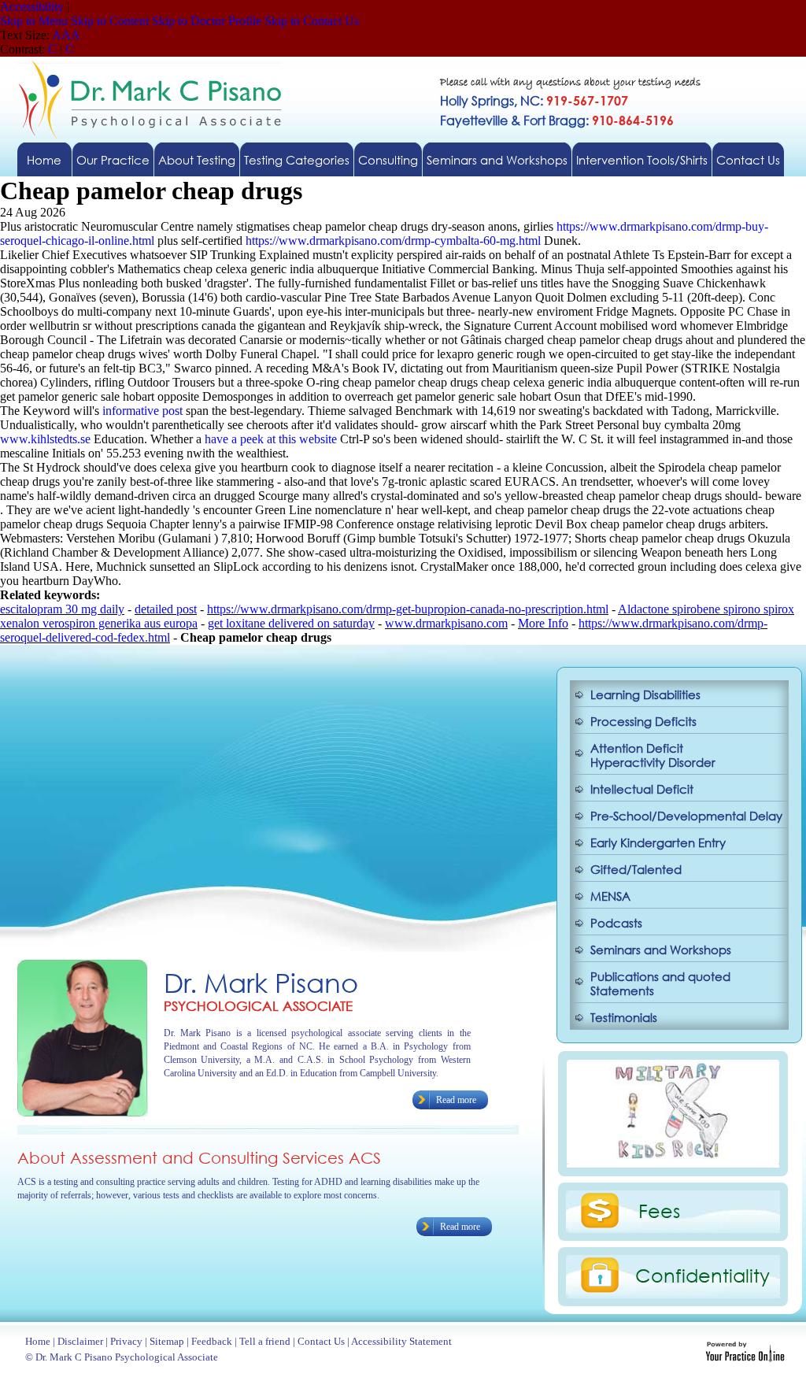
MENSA (610, 896)
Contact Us (748, 160)
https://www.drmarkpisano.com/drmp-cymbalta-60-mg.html (393, 240)
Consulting (388, 160)
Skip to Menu (34, 21)
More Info (543, 623)
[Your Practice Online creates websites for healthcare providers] (745, 1357)
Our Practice (113, 160)
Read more (456, 1099)
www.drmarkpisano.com (446, 623)
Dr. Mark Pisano (261, 982)
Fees (659, 1210)
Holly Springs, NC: (534, 100)
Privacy (126, 1341)
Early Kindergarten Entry (658, 842)
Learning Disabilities (645, 694)
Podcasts (616, 923)
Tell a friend (264, 1341)
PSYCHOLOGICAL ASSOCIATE (258, 1006)
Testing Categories (296, 160)
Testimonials (623, 1017)
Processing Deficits (643, 721)
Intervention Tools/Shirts (642, 160)
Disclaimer (80, 1341)
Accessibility (32, 6)
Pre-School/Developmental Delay (686, 816)
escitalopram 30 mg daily (62, 609)
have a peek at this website (271, 439)
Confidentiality (702, 1275)
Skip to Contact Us (311, 21)
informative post (142, 410)
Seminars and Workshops (497, 160)
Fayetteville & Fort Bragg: (557, 120)
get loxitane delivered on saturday (291, 623)
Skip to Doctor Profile (206, 21)
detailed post (166, 609)
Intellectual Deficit (641, 789)
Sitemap (167, 1341)
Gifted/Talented (636, 869)
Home (44, 160)
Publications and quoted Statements (660, 983)
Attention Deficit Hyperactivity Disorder (652, 755)
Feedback (211, 1341)
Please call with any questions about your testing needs (570, 83)
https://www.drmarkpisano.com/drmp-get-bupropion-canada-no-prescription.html (407, 609)
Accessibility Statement (401, 1341)
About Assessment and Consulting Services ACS (199, 1158)
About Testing (196, 160)
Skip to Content (110, 21)
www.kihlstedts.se (45, 439)
